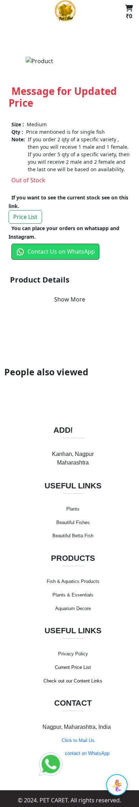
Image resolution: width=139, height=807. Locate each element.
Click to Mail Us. (79, 740)
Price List (25, 217)
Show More (69, 299)
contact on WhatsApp (87, 753)
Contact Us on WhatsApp (61, 251)
